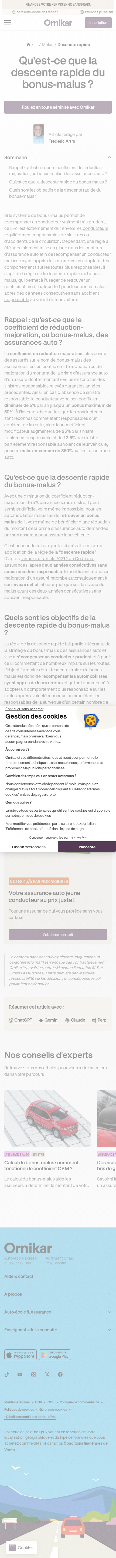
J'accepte (87, 847)
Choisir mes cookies (29, 847)
